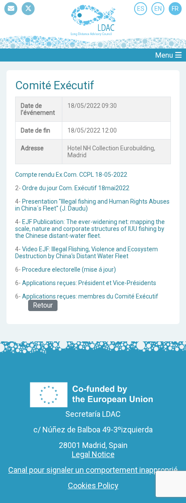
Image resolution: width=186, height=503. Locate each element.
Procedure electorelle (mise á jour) (69, 269)
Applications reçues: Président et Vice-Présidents (89, 282)
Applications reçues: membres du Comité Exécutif (90, 296)
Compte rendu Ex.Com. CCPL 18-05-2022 (71, 174)
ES (140, 8)
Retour (43, 305)
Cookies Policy (93, 485)
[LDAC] (93, 20)
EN (158, 8)
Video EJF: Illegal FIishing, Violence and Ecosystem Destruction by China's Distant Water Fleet (86, 253)
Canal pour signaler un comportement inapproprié (93, 469)
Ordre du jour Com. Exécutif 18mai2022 (75, 188)
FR (175, 8)
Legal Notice (93, 454)
